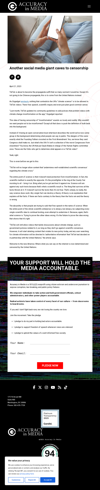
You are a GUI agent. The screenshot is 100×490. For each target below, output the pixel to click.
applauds (25, 101)
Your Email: (18, 353)
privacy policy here (27, 474)
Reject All (32, 480)
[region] (32, 471)
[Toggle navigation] (89, 6)
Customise (16, 480)
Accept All (48, 480)
